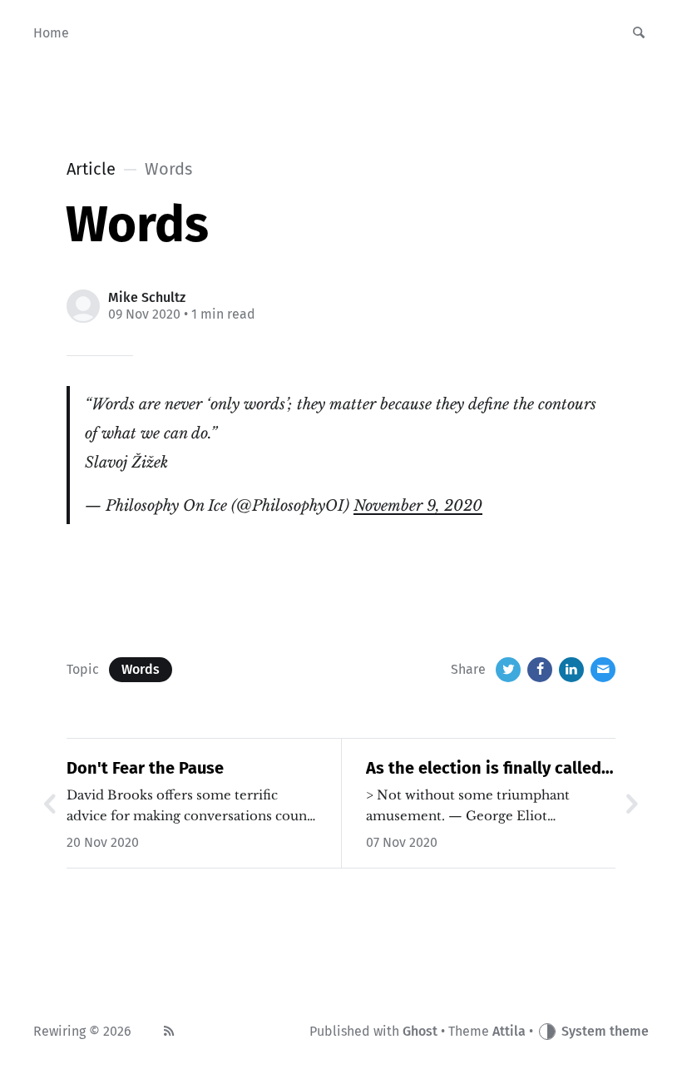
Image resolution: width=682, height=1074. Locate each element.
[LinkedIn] (571, 669)
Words (140, 669)
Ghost (420, 1031)
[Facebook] (539, 669)
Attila (509, 1031)
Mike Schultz (146, 297)
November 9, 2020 (417, 506)
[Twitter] (508, 669)
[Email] (603, 669)
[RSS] (169, 1031)
